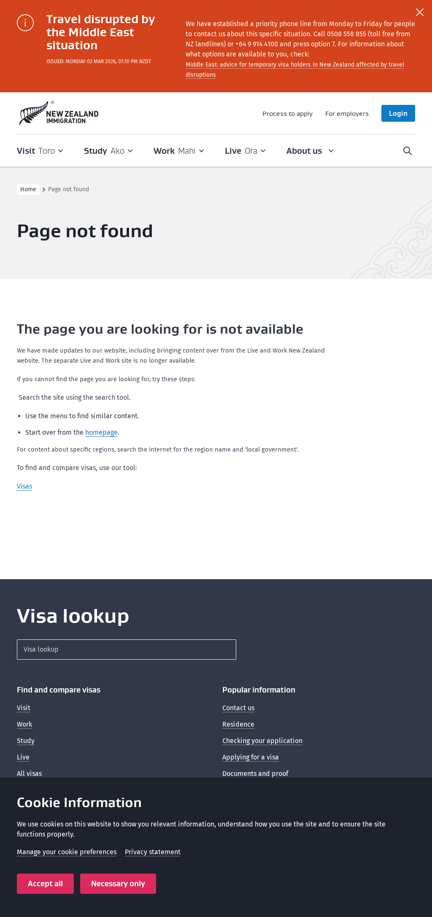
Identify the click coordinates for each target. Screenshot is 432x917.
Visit (23, 708)
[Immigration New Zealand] (59, 113)
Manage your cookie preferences (66, 852)
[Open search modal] (407, 150)
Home (28, 189)
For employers (347, 113)
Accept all (45, 883)
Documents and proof (255, 774)
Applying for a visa (250, 757)
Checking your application (262, 741)
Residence (238, 724)
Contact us (238, 708)
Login (398, 113)
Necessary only (118, 883)
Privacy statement (153, 852)
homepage (101, 432)
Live (23, 757)
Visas (24, 486)
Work (24, 724)
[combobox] (126, 649)
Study (26, 741)
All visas (29, 774)
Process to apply (287, 113)
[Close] (420, 12)
